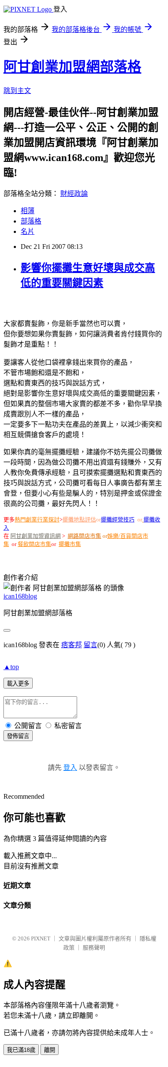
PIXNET (40, 938)
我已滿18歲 (21, 1050)
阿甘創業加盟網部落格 (72, 66)
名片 (27, 231)
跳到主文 (17, 90)
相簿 (27, 210)
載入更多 (18, 683)
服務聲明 (94, 947)
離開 (49, 1050)
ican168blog (20, 596)
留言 (90, 644)
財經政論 (74, 193)
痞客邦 (71, 644)
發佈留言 (18, 736)
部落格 (31, 221)
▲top (11, 666)
